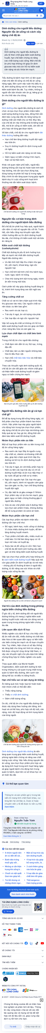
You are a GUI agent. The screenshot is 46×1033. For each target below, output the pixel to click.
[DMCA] (27, 973)
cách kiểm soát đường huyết (17, 559)
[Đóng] (3, 3)
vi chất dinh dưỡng (19, 694)
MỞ (40, 3)
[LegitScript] (14, 979)
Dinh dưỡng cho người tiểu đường (17, 751)
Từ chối (13, 1027)
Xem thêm (9, 806)
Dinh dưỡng (7, 108)
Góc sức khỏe (11, 22)
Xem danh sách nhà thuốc (23, 894)
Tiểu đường (26, 842)
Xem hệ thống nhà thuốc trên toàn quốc (23, 890)
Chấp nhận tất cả (33, 1027)
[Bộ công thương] (8, 973)
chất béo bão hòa (21, 358)
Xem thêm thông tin (11, 836)
